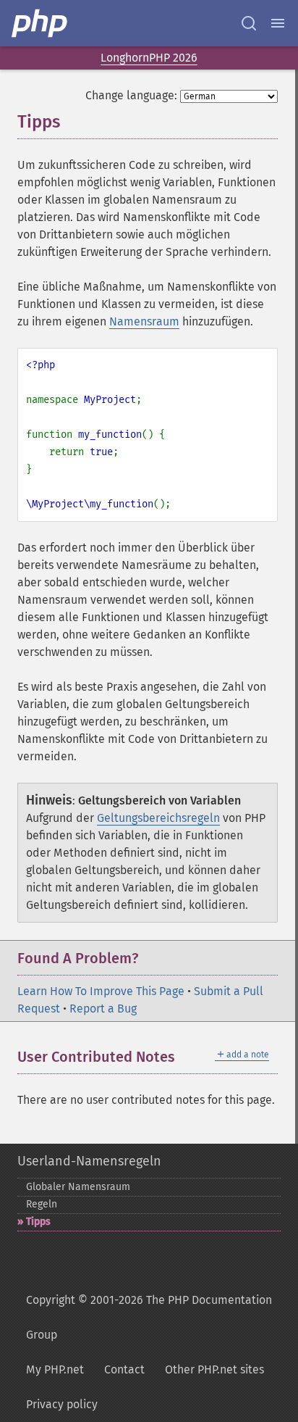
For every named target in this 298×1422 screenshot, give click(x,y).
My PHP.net (55, 1369)
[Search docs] (248, 23)
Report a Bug (103, 1008)
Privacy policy (62, 1404)
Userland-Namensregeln (89, 1161)
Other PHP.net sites (214, 1369)
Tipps (38, 1221)
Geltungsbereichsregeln (158, 818)
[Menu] (277, 23)
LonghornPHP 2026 (149, 58)
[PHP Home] (40, 23)
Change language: (131, 95)
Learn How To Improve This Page (100, 991)
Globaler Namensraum (78, 1187)
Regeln (41, 1204)
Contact (124, 1369)
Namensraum (144, 321)
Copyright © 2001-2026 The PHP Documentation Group (149, 1317)
